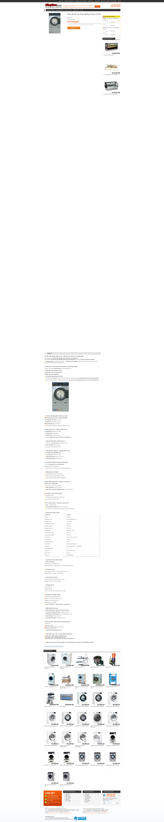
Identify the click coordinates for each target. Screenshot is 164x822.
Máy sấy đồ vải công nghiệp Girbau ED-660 (54, 646)
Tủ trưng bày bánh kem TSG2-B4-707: (111, 74)
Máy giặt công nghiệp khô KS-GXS (81, 687)
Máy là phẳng (63, 706)
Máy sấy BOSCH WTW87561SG (51, 745)
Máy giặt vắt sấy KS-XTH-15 (112, 686)
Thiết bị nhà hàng (50, 10)
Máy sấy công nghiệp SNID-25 (51, 765)
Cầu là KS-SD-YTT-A (79, 667)
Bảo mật (108, 1)
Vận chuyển (113, 1)
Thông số (49, 353)
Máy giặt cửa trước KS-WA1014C (65, 667)
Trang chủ (61, 1)
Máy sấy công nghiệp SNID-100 (51, 785)
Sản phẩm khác (49, 650)
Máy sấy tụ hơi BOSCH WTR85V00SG (80, 746)
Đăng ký (117, 803)
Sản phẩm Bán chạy (109, 38)
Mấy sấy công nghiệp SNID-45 (81, 765)
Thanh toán (97, 1)
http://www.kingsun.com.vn (54, 812)
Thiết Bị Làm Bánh (59, 10)
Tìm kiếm (97, 6)
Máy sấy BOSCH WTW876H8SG (112, 725)
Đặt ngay (74, 28)
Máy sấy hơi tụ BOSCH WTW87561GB (64, 746)
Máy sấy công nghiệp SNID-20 (112, 745)
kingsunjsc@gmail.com (66, 812)
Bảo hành (84, 1)
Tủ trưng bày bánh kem (108, 55)
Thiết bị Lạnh (76, 10)
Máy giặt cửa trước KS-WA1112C (49, 667)
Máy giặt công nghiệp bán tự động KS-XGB (66, 687)
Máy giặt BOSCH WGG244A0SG (81, 706)
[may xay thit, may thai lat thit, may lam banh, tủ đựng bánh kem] (53, 5)
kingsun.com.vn (106, 800)
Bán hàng (103, 1)
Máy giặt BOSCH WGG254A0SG (97, 706)
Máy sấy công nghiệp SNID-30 (66, 765)
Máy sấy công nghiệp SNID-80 (112, 765)
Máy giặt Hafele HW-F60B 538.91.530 (96, 726)
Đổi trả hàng (90, 1)
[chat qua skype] (118, 20)
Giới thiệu (68, 794)
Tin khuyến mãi (77, 1)
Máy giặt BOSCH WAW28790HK (81, 725)
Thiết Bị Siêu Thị (68, 10)
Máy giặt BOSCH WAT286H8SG (51, 725)
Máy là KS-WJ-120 (48, 706)
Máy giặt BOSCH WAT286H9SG (112, 706)
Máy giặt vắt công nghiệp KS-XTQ (97, 687)
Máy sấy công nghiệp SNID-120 (66, 785)
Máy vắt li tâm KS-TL (95, 667)
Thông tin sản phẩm (68, 1)
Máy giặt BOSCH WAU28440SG (66, 725)
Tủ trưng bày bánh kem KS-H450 (110, 94)
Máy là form (108, 667)
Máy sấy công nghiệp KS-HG (51, 686)
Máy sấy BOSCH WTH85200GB (97, 745)
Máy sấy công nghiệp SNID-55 (97, 765)
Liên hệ (119, 1)
